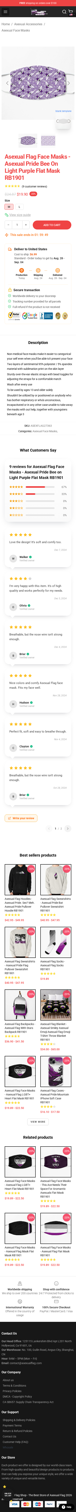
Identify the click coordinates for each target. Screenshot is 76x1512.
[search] (64, 11)
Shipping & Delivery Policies (19, 1420)
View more (38, 1121)
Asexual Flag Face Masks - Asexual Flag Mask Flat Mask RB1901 (20, 1251)
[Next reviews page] (67, 828)
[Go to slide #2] (48, 141)
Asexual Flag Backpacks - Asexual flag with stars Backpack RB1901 (20, 1027)
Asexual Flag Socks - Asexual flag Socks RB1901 (52, 965)
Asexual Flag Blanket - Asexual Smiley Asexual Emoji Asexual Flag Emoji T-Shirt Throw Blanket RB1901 (55, 1031)
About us (8, 1380)
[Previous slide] (8, 83)
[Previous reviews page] (48, 828)
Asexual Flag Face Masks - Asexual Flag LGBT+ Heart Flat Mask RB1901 (20, 1094)
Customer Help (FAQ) (15, 1442)
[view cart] (70, 11)
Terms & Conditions (14, 1385)
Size (7, 200)
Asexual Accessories (28, 24)
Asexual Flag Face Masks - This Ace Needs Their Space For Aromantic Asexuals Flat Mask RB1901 (55, 1188)
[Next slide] (68, 83)
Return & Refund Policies (17, 1431)
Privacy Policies (12, 1391)
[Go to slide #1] (28, 141)
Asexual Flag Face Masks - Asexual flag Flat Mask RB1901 (55, 1251)
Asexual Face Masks (16, 30)
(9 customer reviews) (34, 186)
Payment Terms (12, 1425)
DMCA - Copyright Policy (17, 1396)
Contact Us (9, 1436)
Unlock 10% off (7, 1495)
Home (6, 24)
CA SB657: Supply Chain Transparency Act (28, 1402)
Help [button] (69, 1507)
